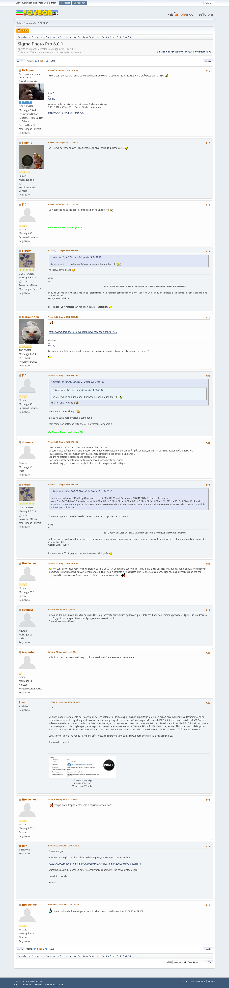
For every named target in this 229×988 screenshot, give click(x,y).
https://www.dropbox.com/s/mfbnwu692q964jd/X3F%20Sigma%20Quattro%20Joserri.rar (95, 863)
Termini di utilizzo (198, 981)
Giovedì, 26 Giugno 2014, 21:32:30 (63, 204)
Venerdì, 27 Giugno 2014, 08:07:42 (63, 375)
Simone (27, 142)
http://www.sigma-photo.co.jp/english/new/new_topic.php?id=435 (83, 331)
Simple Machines (36, 981)
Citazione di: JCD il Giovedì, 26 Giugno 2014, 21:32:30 (77, 257)
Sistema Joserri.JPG (84, 780)
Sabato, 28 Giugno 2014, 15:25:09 (62, 799)
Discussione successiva (198, 51)
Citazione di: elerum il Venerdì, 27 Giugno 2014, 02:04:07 (78, 381)
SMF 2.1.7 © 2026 (21, 981)
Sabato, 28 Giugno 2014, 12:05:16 (65, 702)
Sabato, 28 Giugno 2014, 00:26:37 (62, 609)
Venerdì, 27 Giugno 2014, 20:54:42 (63, 563)
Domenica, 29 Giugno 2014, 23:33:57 (64, 904)
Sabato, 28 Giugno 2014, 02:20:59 (62, 652)
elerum (27, 251)
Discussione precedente (170, 51)
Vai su (20, 949)
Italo (104, 37)
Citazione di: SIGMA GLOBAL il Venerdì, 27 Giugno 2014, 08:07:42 (82, 491)
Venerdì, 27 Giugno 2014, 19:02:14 (63, 484)
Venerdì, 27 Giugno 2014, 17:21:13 (63, 442)
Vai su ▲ (211, 981)
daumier (27, 442)
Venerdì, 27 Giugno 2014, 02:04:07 (63, 250)
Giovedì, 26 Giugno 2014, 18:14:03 (63, 70)
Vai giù (20, 61)
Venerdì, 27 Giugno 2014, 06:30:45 (63, 317)
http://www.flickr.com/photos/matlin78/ (66, 112)
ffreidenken (30, 563)
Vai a (169, 961)
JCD (24, 204)
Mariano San (30, 317)
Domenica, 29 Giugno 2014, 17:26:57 (64, 845)
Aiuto (185, 981)
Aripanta (28, 652)
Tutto (52, 60)
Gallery (51, 98)
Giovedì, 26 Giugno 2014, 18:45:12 (63, 142)
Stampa (208, 61)
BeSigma (28, 70)
